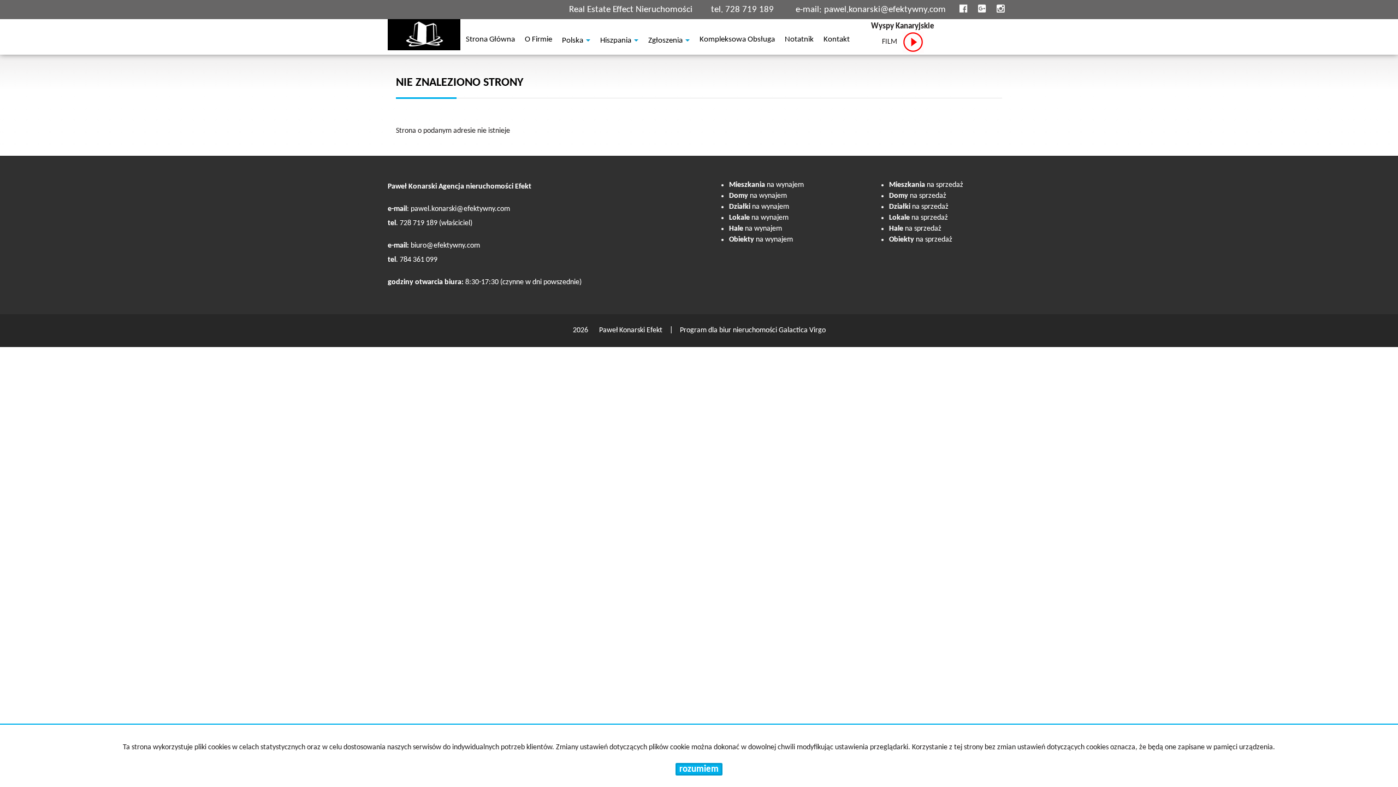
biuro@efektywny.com (445, 246)
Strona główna (490, 40)
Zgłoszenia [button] (666, 41)
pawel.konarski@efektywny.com (885, 9)
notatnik (799, 40)
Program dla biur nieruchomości (729, 330)
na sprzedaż (926, 185)
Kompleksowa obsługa (737, 40)
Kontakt (837, 40)
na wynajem (766, 185)
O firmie (538, 40)
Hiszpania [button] (616, 41)
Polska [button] (573, 41)
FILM (892, 42)
